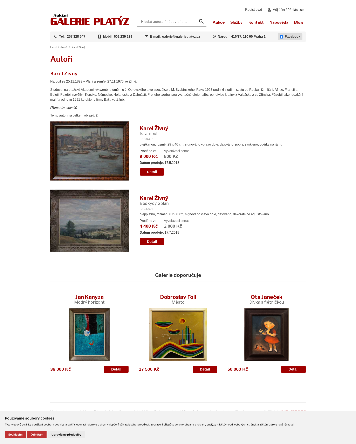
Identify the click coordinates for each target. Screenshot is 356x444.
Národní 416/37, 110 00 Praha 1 (242, 36)
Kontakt (256, 22)
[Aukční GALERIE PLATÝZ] (90, 24)
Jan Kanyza (89, 299)
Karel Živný (78, 47)
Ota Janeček (266, 299)
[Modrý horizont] (89, 334)
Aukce (219, 22)
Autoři (63, 47)
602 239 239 (123, 36)
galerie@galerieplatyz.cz (181, 36)
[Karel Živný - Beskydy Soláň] (89, 221)
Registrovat (253, 9)
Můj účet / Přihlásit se (285, 10)
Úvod (53, 47)
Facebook (292, 36)
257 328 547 (76, 36)
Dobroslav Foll (178, 299)
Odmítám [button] (37, 434)
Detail (152, 172)
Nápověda (278, 22)
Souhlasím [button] (15, 434)
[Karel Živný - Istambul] (89, 151)
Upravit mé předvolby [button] (66, 434)
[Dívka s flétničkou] (266, 334)
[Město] (178, 334)
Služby (236, 22)
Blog (298, 22)
